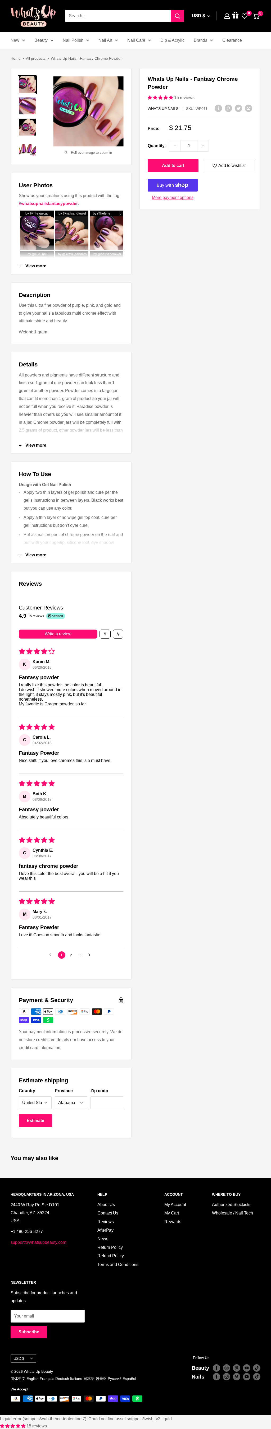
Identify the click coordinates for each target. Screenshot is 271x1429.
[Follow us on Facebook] (216, 1368)
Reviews (105, 1221)
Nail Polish (73, 40)
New (15, 40)
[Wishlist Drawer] (244, 16)
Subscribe (29, 1332)
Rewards (172, 1221)
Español (129, 1378)
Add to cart (173, 165)
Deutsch (62, 1378)
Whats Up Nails (163, 108)
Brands (200, 40)
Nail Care (136, 40)
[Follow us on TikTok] (256, 1368)
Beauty (41, 40)
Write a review (58, 634)
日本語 (88, 1378)
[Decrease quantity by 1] (174, 145)
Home (16, 58)
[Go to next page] (91, 955)
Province (64, 1090)
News (102, 1238)
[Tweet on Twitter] (238, 108)
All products (36, 58)
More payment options (172, 197)
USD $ (18, 1359)
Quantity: (157, 145)
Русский (114, 1378)
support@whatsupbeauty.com (38, 1242)
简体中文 (18, 1378)
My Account (175, 1204)
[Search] (177, 16)
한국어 (101, 1378)
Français (47, 1378)
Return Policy (110, 1247)
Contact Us (107, 1213)
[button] (161, 97)
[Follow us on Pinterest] (236, 1368)
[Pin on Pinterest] (228, 108)
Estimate (35, 1120)
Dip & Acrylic (172, 40)
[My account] (227, 16)
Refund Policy (110, 1256)
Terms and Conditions (117, 1264)
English (32, 1378)
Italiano (76, 1378)
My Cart (171, 1213)
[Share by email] (248, 108)
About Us (106, 1204)
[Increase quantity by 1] (203, 145)
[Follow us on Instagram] (226, 1368)
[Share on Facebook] (218, 108)
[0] (256, 16)
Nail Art (105, 40)
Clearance (232, 40)
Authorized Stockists (231, 1204)
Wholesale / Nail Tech (232, 1213)
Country (27, 1090)
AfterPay (105, 1230)
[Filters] (105, 634)
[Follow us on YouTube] (246, 1368)
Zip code (99, 1090)
